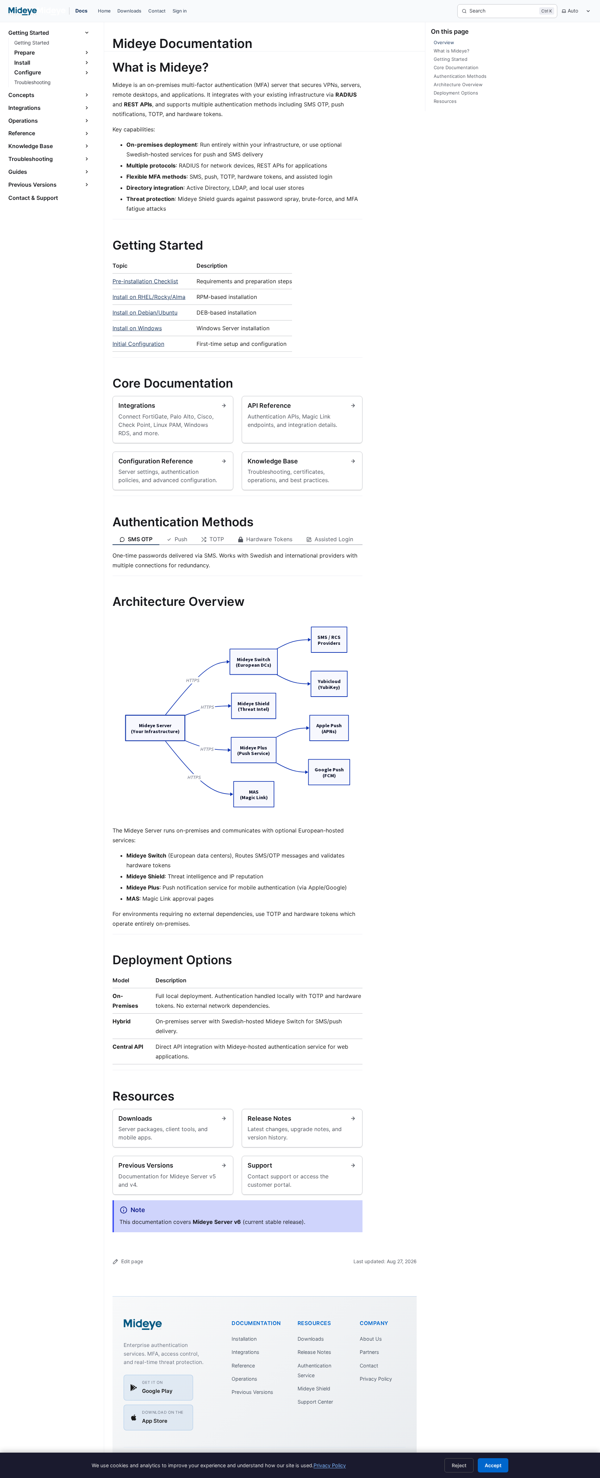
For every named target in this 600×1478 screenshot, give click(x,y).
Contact (157, 11)
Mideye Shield (314, 1388)
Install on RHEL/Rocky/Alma (148, 296)
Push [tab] (181, 539)
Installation (244, 1339)
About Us (371, 1339)
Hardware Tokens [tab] (269, 539)
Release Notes (314, 1352)
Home (104, 11)
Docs (81, 11)
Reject (459, 1465)
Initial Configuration (138, 343)
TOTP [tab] (216, 539)
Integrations (245, 1352)
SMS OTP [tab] (140, 539)
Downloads (129, 11)
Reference (243, 1366)
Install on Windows (137, 328)
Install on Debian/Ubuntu (144, 312)
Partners (369, 1352)
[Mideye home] (37, 11)
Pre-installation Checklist (145, 281)
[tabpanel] (237, 560)
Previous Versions (252, 1392)
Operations (244, 1379)
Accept (493, 1465)
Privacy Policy (376, 1379)
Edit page (132, 1261)
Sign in (180, 11)
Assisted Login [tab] (334, 539)
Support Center (315, 1402)
